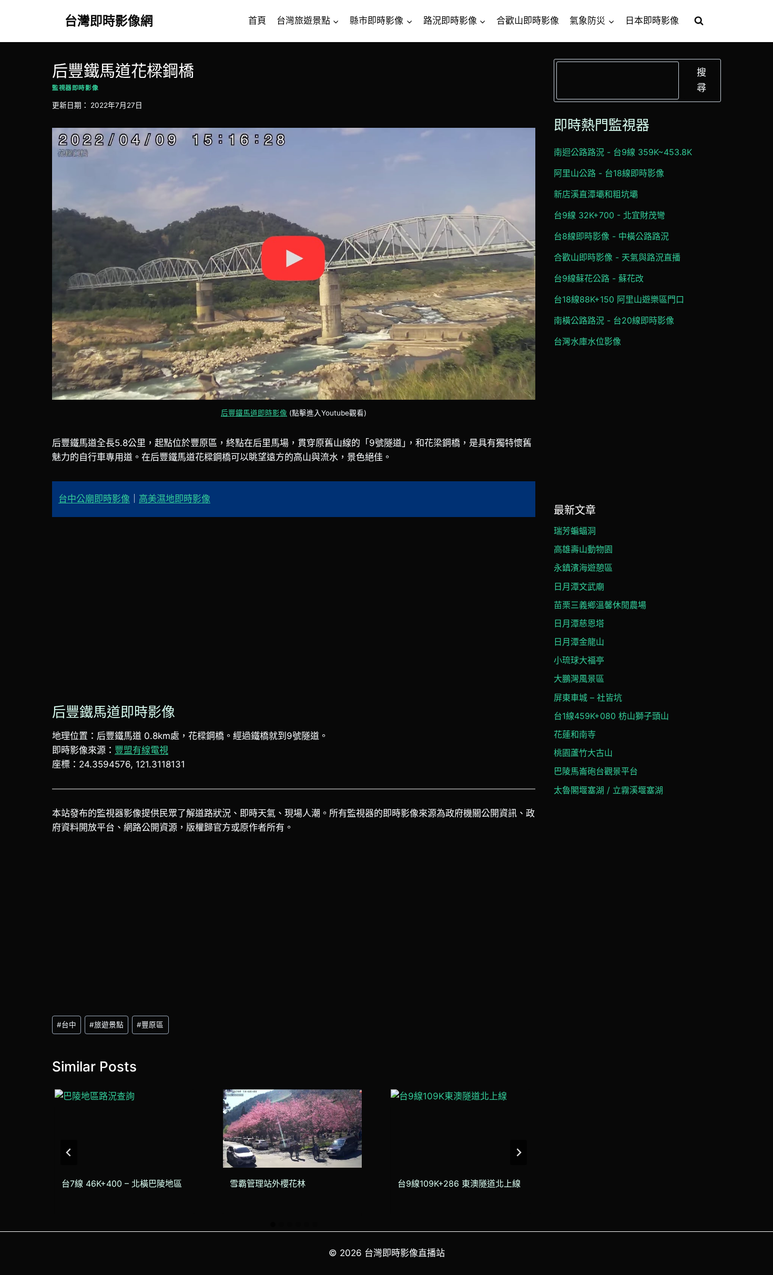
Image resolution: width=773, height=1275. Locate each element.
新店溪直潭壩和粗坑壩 (596, 194)
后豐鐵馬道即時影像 (254, 413)
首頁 (257, 20)
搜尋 (701, 80)
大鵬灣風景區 (579, 678)
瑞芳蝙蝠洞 (575, 530)
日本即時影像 (652, 20)
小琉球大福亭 (579, 660)
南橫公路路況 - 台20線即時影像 (614, 320)
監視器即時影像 (75, 88)
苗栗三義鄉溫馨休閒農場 (600, 605)
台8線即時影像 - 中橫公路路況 (611, 236)
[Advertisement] (293, 607)
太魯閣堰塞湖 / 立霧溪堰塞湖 (608, 790)
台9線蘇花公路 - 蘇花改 (599, 278)
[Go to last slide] (68, 1152)
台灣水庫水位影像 (587, 341)
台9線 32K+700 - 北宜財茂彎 (609, 215)
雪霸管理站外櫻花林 (268, 1183)
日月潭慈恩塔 (579, 623)
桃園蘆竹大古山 (583, 752)
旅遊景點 (106, 1024)
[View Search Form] (698, 21)
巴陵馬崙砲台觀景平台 (596, 771)
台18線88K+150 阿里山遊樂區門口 (619, 299)
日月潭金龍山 (579, 641)
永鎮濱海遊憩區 (583, 567)
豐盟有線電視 (141, 750)
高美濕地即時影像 (174, 498)
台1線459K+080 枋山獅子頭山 (611, 716)
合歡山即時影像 (527, 20)
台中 (66, 1024)
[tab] (273, 1224)
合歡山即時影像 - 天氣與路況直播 (617, 257)
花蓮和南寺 (575, 734)
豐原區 (150, 1024)
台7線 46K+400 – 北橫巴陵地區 (122, 1183)
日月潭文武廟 (579, 586)
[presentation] (124, 1128)
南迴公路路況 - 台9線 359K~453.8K (623, 152)
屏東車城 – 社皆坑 (588, 697)
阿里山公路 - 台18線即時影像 (609, 173)
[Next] (518, 1152)
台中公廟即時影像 (94, 498)
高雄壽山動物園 (583, 549)
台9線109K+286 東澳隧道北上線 (459, 1183)
